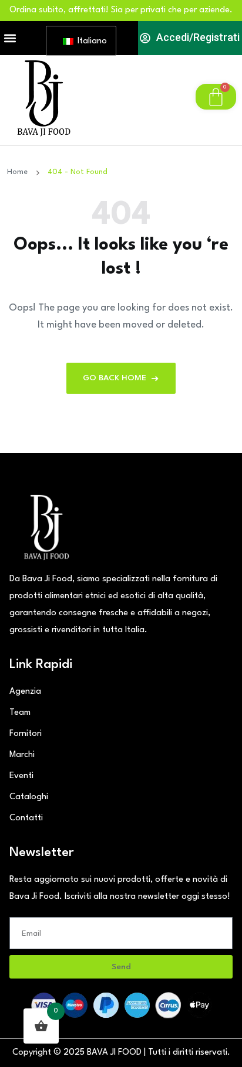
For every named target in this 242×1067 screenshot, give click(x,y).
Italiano (89, 41)
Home (19, 172)
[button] (9, 38)
